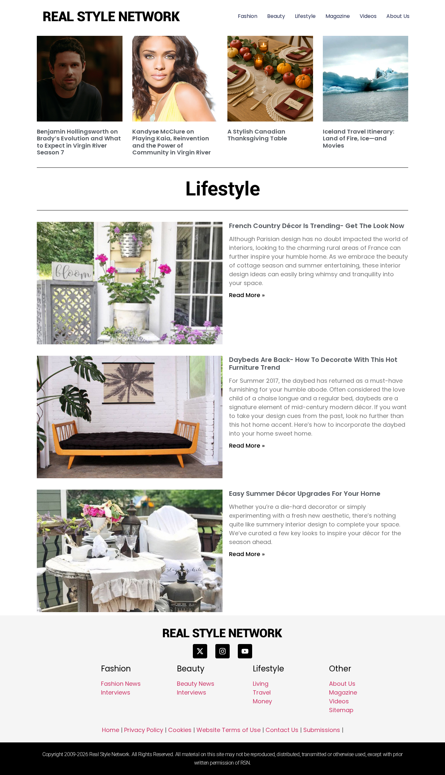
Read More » (247, 295)
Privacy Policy (143, 730)
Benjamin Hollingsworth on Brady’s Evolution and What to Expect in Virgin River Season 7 (79, 142)
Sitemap (341, 710)
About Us (397, 16)
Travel (262, 692)
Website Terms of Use (228, 730)
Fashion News (121, 684)
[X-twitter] (200, 651)
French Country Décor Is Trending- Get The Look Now (316, 225)
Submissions (321, 730)
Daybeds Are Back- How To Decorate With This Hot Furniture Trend (313, 363)
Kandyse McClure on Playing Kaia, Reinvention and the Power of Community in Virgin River (171, 142)
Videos (368, 16)
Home (110, 730)
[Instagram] (222, 651)
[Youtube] (245, 651)
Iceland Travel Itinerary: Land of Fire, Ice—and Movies (358, 138)
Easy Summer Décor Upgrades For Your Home (304, 493)
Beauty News (195, 684)
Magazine (337, 16)
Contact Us (282, 730)
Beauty (276, 16)
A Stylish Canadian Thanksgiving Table (257, 135)
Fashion (247, 16)
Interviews (115, 692)
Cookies (180, 730)
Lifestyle (305, 16)
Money (262, 701)
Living (260, 684)
